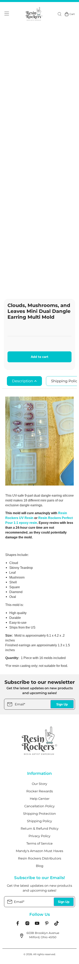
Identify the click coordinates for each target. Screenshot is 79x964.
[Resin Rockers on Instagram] (27, 924)
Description (23, 381)
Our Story (39, 784)
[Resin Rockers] (34, 14)
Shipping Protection (39, 814)
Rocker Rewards (39, 791)
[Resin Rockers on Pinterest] (46, 924)
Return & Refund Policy (40, 828)
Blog (39, 866)
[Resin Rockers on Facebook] (17, 924)
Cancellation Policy (39, 806)
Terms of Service (39, 843)
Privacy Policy (39, 836)
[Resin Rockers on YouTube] (37, 924)
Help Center (39, 799)
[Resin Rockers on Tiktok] (56, 924)
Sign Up (62, 704)
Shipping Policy (39, 821)
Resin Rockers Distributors (39, 858)
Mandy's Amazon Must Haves (39, 851)
